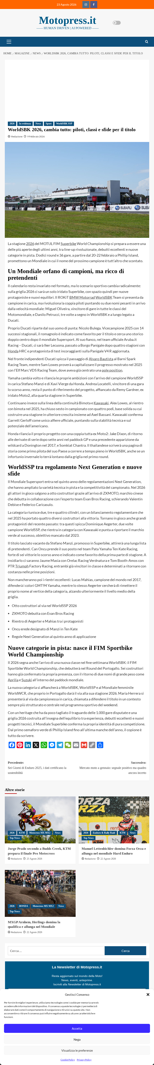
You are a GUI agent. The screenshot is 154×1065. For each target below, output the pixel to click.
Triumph (22, 566)
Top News (15, 838)
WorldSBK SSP (64, 123)
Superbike (68, 243)
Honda (13, 351)
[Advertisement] (77, 88)
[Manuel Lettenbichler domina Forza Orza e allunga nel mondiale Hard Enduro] (114, 819)
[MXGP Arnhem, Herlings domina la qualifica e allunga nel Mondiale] (40, 893)
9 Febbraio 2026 (36, 136)
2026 (12, 123)
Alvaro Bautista (101, 359)
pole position (112, 370)
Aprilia (13, 680)
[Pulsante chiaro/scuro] (117, 23)
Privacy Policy (84, 1059)
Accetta (77, 1028)
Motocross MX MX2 (39, 832)
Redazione (16, 136)
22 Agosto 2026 (108, 858)
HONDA (23, 906)
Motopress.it (67, 20)
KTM (22, 832)
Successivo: (112, 767)
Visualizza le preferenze (77, 1050)
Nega (77, 1039)
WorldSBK (103, 297)
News (38, 123)
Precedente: (37, 767)
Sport (49, 123)
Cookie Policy (68, 1059)
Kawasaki (101, 403)
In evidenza (25, 123)
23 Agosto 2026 (34, 858)
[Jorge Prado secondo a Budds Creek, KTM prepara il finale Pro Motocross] (40, 819)
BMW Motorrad (82, 297)
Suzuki (26, 680)
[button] (148, 995)
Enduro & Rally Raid (104, 832)
